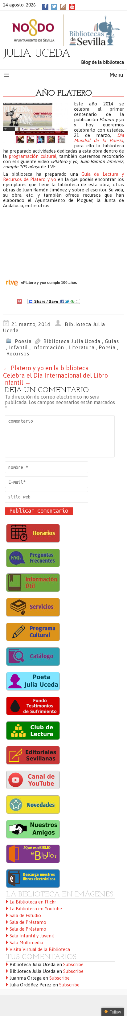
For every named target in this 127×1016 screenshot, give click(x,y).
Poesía (23, 341)
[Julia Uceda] (63, 30)
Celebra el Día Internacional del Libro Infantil (55, 379)
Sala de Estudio (25, 915)
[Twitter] (54, 6)
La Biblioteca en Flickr (33, 901)
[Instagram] (63, 6)
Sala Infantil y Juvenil (32, 935)
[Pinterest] (19, 301)
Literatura (81, 347)
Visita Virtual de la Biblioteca (40, 949)
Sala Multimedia (26, 942)
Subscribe (73, 964)
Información (48, 347)
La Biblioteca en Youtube (36, 908)
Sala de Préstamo (28, 922)
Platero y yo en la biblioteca (46, 367)
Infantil (18, 347)
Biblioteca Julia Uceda (72, 341)
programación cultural (32, 156)
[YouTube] (72, 6)
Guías (112, 341)
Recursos (17, 353)
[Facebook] (45, 6)
